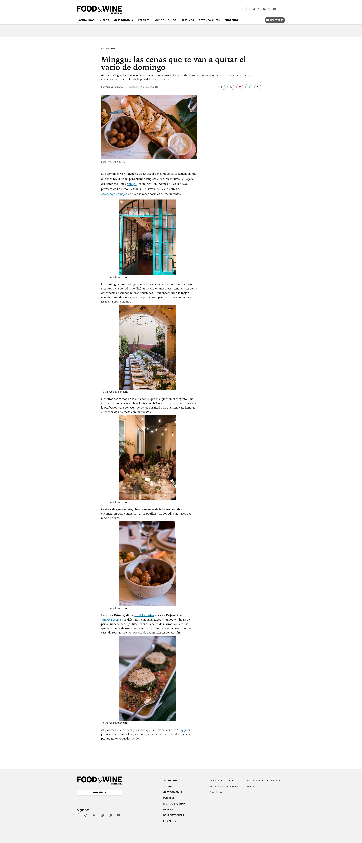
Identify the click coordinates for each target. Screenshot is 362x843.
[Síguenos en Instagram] (269, 9)
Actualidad (86, 20)
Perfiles (144, 20)
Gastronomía (123, 20)
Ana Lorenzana (114, 86)
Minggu (132, 184)
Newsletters (275, 20)
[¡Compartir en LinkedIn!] (248, 87)
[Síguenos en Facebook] (250, 9)
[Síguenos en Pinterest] (264, 9)
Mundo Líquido (165, 20)
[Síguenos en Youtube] (274, 9)
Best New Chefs (209, 20)
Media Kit (253, 786)
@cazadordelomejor (114, 194)
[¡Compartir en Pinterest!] (239, 87)
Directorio (216, 792)
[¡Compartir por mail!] (257, 87)
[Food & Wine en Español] (99, 9)
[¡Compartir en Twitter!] (230, 87)
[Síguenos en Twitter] (259, 9)
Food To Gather (144, 615)
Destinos (187, 20)
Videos (104, 20)
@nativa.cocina (111, 619)
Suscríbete (99, 792)
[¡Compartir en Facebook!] (222, 87)
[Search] (242, 9)
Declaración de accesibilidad (264, 780)
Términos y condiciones (224, 786)
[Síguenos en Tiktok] (254, 9)
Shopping (231, 20)
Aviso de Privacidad (221, 780)
